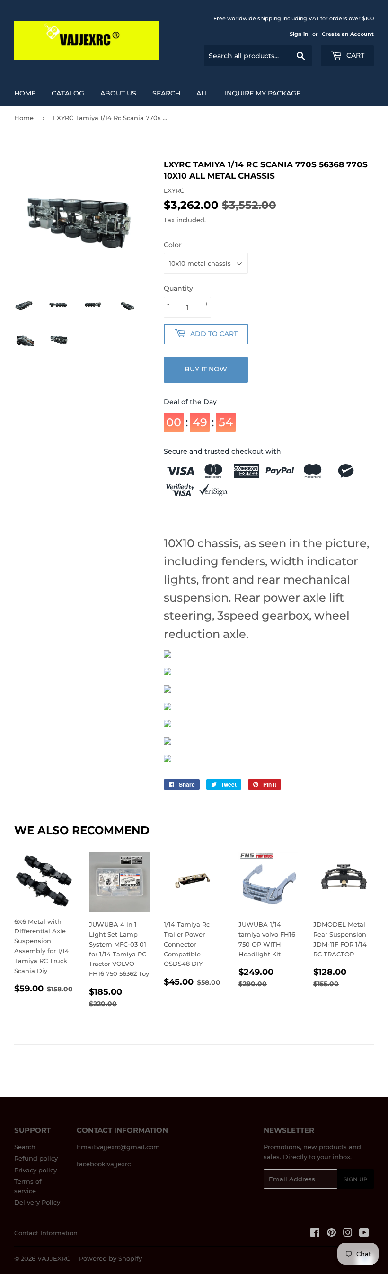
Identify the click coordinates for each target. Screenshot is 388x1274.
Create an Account (348, 34)
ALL (202, 93)
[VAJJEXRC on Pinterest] (331, 1234)
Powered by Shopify (110, 1258)
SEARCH (166, 93)
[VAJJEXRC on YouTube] (364, 1234)
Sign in (299, 34)
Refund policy (36, 1158)
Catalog (68, 93)
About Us (118, 93)
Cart (354, 55)
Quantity (178, 288)
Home (24, 93)
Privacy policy (35, 1170)
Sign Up (356, 1179)
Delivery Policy (37, 1202)
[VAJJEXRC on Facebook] (315, 1234)
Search (24, 1147)
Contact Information (46, 1233)
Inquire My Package (262, 93)
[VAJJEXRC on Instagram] (348, 1234)
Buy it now (206, 369)
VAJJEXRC (53, 1258)
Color (173, 245)
